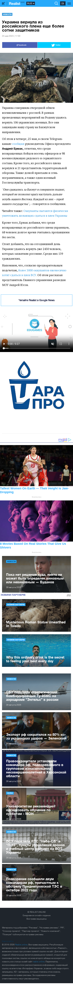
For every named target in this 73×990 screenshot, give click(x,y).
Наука (10, 793)
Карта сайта (7, 941)
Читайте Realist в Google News (37, 300)
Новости (7, 14)
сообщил (18, 144)
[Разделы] (69, 1)
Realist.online (21, 944)
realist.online (38, 961)
